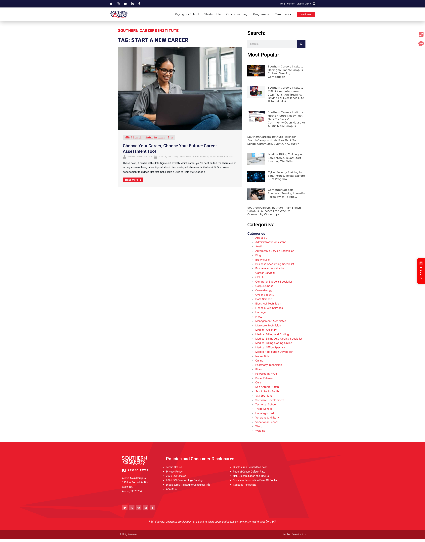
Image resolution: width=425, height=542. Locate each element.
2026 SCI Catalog (176, 476)
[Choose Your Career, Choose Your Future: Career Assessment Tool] (180, 88)
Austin (259, 246)
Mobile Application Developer (274, 351)
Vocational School (266, 422)
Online (259, 360)
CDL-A (259, 277)
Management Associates (270, 321)
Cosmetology (263, 290)
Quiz (258, 382)
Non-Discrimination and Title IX (251, 476)
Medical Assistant (266, 329)
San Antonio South (267, 391)
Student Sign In (304, 3)
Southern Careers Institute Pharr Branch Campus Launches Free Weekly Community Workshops (274, 211)
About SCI (261, 237)
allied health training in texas (145, 137)
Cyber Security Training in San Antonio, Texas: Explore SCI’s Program (286, 176)
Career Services (265, 272)
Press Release (264, 378)
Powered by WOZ (266, 373)
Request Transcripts (244, 484)
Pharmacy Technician (268, 364)
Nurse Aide (262, 356)
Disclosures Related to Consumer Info (188, 484)
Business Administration (270, 268)
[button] (314, 4)
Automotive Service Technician (274, 250)
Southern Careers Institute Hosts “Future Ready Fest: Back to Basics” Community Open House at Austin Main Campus (286, 119)
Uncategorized (264, 413)
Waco (258, 426)
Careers (291, 3)
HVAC (259, 316)
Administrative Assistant (270, 242)
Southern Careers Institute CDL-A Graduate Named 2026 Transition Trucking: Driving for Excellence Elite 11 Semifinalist (286, 94)
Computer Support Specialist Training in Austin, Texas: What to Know (286, 193)
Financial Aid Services (269, 307)
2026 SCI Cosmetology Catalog (184, 480)
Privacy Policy (174, 471)
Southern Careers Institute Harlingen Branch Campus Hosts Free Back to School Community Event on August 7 (273, 140)
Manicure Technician (268, 325)
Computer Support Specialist (273, 281)
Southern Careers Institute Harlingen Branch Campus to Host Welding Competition (285, 71)
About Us (171, 489)
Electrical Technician (268, 303)
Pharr (258, 369)
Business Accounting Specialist (274, 264)
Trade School (263, 408)
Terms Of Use (174, 467)
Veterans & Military (267, 417)
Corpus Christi (264, 286)
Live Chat (421, 274)
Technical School (266, 404)
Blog (282, 3)
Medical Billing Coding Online (273, 343)
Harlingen (261, 312)
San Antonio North (267, 386)
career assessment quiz (221, 156)
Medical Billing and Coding (272, 334)
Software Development (269, 400)
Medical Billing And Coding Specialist (278, 338)
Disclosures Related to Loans (250, 467)
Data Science (263, 299)
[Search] (301, 44)
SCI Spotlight (263, 395)
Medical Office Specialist (271, 347)
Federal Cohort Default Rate (249, 471)
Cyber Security (264, 294)
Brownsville (262, 259)
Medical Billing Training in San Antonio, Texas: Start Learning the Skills (285, 158)
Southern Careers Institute (139, 156)
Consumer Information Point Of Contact (255, 480)
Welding (260, 430)
